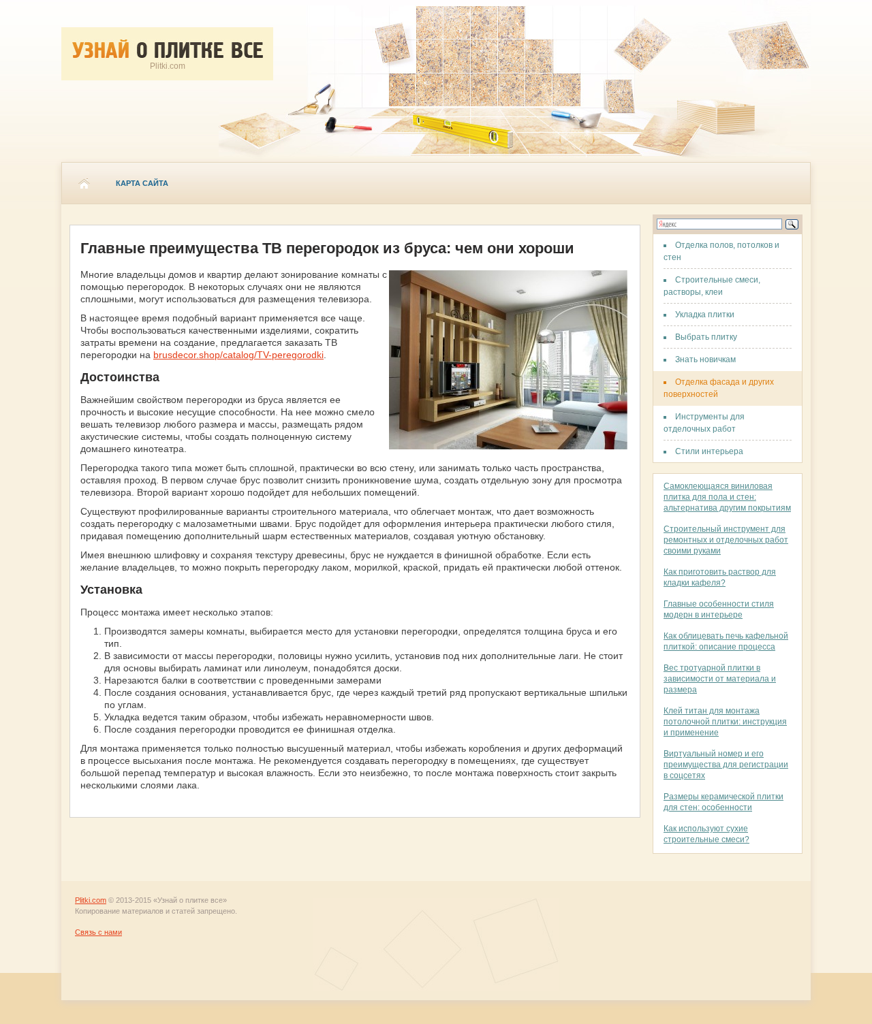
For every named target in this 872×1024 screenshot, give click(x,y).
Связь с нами (98, 932)
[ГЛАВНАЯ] (83, 183)
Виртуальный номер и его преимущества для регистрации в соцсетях (726, 764)
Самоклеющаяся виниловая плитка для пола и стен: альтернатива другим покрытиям (727, 497)
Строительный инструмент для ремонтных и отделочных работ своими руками (726, 540)
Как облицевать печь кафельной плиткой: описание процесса (726, 641)
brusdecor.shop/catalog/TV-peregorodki (238, 354)
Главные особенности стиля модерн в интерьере (719, 609)
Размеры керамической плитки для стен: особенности (723, 802)
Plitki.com (90, 900)
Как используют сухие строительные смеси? (706, 834)
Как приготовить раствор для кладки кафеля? (720, 577)
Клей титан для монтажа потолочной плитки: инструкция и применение (725, 721)
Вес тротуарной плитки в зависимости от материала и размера (720, 678)
